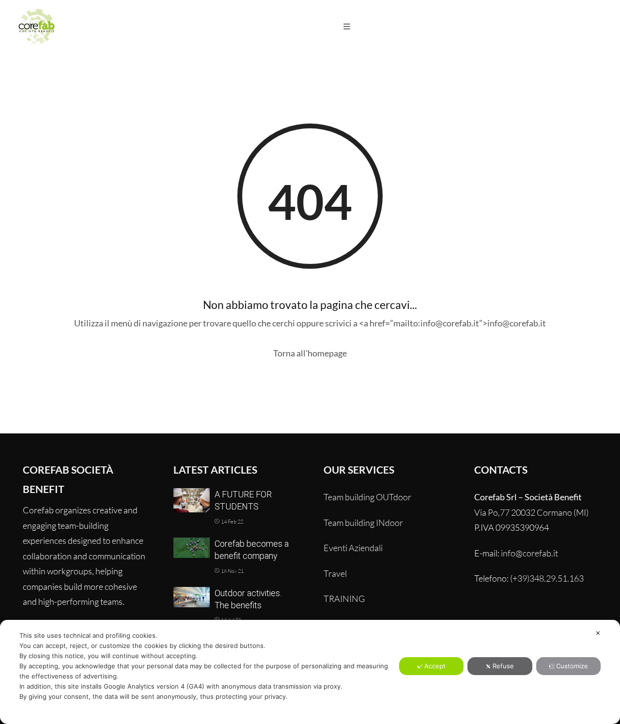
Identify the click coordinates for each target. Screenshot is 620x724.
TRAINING (344, 598)
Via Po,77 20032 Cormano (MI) (531, 512)
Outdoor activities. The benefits (248, 599)
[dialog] (310, 672)
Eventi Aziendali (353, 547)
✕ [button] (598, 633)
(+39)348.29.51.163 (547, 578)
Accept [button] (435, 666)
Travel (335, 573)
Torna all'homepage (310, 353)
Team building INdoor (363, 522)
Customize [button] (572, 666)
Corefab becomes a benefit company (252, 550)
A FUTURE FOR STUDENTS (243, 500)
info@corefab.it (529, 553)
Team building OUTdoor (367, 497)
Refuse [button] (503, 666)
